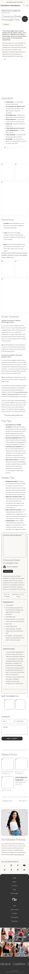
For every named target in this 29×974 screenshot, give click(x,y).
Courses (14, 913)
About (14, 882)
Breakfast (6, 24)
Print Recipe (8, 571)
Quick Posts (14, 909)
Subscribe (14, 921)
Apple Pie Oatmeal (13, 394)
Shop (14, 905)
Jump (25, 19)
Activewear (14, 917)
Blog (14, 889)
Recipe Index (14, 893)
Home (14, 878)
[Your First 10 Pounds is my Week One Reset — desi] (21, 935)
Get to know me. (19, 854)
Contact (14, 885)
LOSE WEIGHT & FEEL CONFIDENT (14, 2)
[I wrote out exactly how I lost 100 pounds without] (7, 935)
